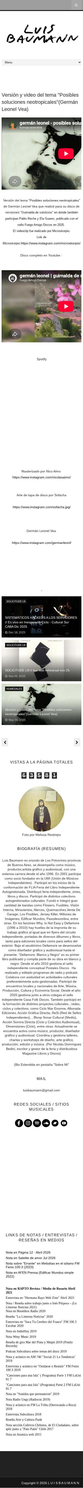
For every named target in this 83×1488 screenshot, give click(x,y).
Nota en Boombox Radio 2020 (25, 1311)
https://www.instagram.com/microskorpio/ (50, 243)
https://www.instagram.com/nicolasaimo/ (41, 477)
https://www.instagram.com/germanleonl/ (41, 543)
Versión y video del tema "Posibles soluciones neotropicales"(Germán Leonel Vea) (38, 712)
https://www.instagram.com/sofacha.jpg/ (42, 507)
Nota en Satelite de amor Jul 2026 (31, 1258)
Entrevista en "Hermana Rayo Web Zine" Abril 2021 (40, 1298)
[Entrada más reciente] (5, 742)
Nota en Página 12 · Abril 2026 (28, 1252)
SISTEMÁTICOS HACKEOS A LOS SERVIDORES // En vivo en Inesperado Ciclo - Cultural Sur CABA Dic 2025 (41, 622)
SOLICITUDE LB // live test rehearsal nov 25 (37, 670)
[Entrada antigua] (77, 742)
